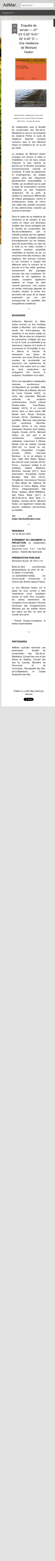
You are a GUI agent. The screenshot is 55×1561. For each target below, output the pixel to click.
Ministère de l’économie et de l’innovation (29, 665)
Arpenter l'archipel (35, 138)
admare (29, 694)
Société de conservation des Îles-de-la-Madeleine (29, 653)
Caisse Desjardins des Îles (29, 673)
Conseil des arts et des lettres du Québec (29, 658)
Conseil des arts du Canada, (29, 661)
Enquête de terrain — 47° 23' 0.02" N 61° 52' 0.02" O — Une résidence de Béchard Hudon (28, 38)
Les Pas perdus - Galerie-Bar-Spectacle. (29, 550)
